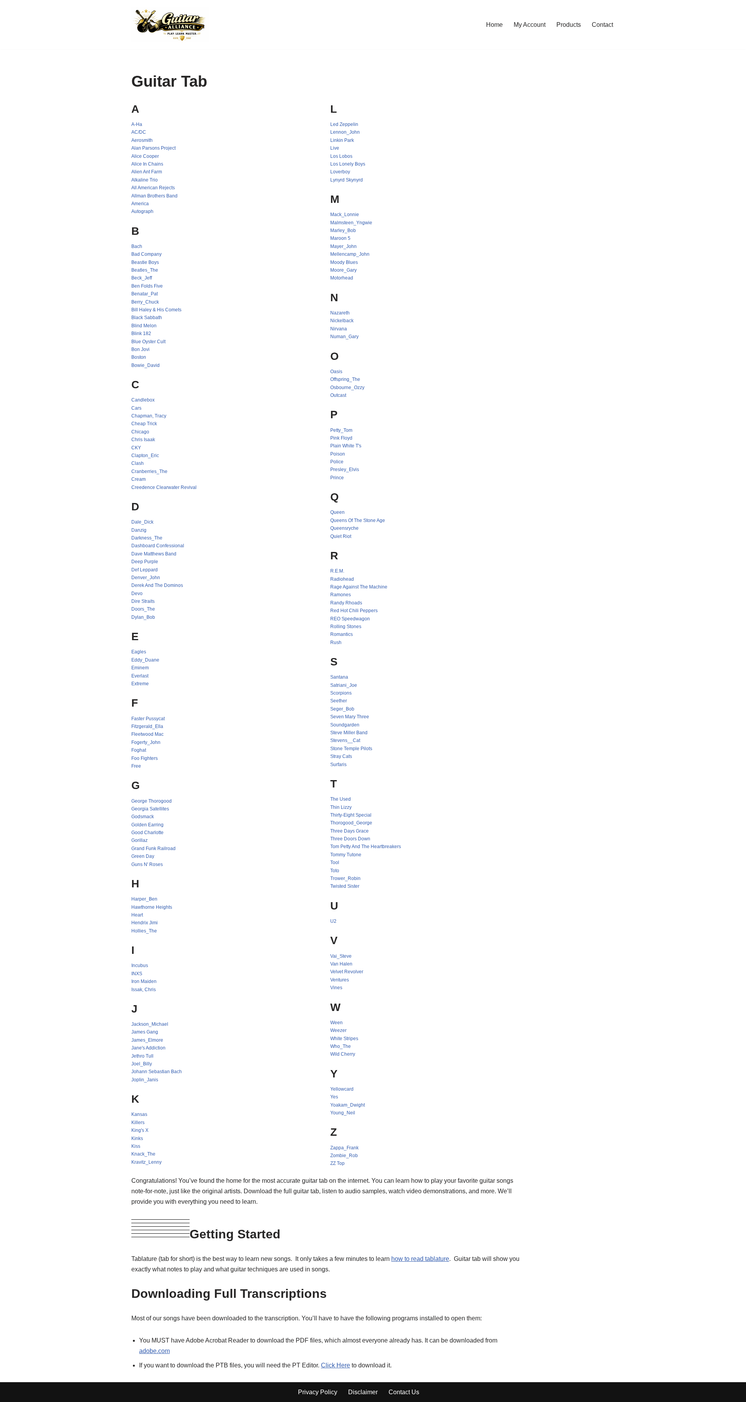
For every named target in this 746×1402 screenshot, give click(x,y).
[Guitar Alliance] (170, 24)
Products (568, 24)
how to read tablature (420, 1258)
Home (494, 24)
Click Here (335, 1365)
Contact (602, 24)
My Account (530, 24)
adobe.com (154, 1351)
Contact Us (404, 1392)
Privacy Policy (317, 1392)
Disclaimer (363, 1392)
